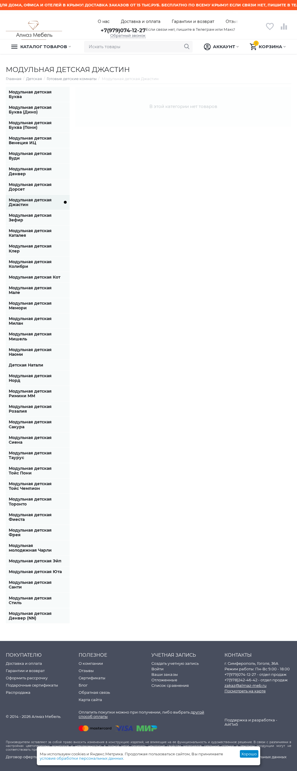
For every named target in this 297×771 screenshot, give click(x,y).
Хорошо (249, 754)
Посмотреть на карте (245, 691)
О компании (91, 663)
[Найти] (187, 47)
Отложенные (164, 680)
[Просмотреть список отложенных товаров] (269, 29)
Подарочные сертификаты (32, 685)
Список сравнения (170, 685)
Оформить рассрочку (27, 678)
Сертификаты (92, 678)
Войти (157, 669)
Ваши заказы (164, 674)
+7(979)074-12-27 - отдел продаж (255, 674)
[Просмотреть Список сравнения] (284, 29)
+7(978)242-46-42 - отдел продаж (256, 680)
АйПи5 (231, 724)
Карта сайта (90, 699)
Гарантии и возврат (193, 21)
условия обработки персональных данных (81, 758)
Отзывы (234, 21)
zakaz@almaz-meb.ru (245, 685)
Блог (83, 685)
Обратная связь (94, 692)
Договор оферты (22, 756)
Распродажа (18, 692)
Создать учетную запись (174, 663)
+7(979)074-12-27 (123, 30)
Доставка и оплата (140, 21)
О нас (104, 21)
